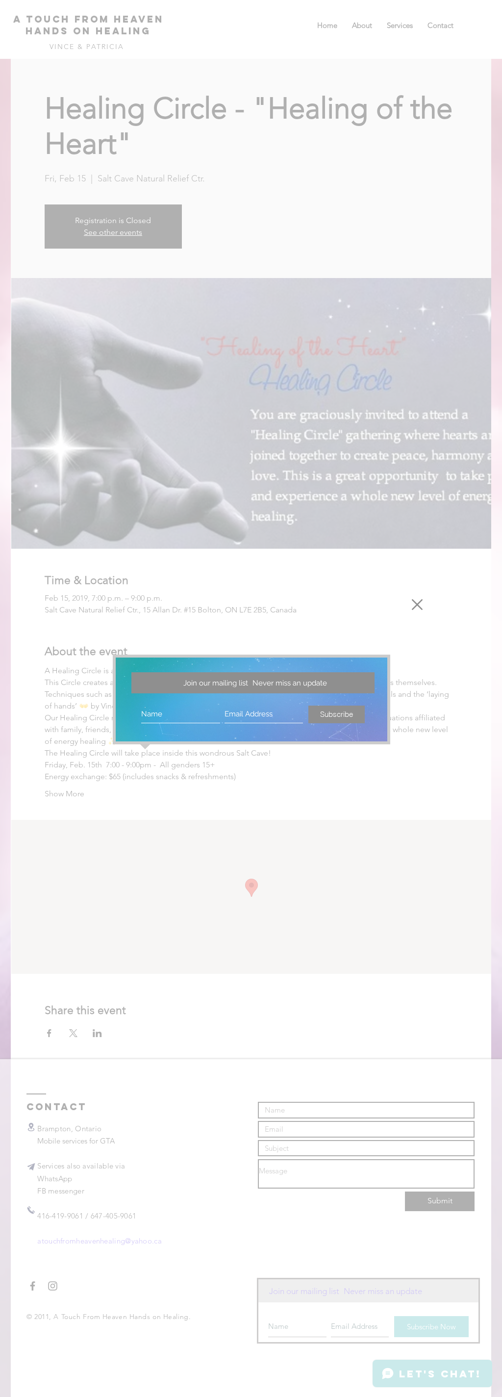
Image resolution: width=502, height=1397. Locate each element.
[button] (417, 604)
